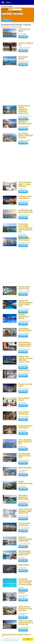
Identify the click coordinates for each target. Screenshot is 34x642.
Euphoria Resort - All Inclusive (25, 427)
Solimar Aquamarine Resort (23, 316)
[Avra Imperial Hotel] (23, 37)
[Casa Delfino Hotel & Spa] (23, 419)
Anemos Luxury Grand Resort (25, 197)
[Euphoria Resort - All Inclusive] (23, 433)
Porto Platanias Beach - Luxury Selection (24, 184)
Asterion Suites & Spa (25, 44)
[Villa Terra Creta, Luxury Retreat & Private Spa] (23, 630)
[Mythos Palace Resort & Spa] (23, 245)
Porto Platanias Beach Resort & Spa (24, 441)
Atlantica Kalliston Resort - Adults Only (25, 539)
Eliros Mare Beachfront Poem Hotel (23, 497)
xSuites (21, 593)
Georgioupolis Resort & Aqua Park (24, 455)
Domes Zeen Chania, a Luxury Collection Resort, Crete (25, 359)
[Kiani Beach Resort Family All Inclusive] (23, 143)
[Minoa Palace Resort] (23, 406)
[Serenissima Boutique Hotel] (23, 336)
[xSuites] (23, 600)
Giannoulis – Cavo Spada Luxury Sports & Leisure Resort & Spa (25, 228)
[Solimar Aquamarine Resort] (23, 324)
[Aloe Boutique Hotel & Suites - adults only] (23, 560)
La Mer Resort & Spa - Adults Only (25, 211)
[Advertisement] (17, 87)
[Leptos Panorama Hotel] (23, 489)
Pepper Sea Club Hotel (25, 385)
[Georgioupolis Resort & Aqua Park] (23, 463)
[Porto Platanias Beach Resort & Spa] (23, 449)
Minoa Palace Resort (24, 399)
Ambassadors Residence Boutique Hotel (24, 121)
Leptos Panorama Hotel (25, 482)
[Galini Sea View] (23, 475)
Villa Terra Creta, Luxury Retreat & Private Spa (25, 622)
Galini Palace (23, 565)
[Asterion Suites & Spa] (23, 51)
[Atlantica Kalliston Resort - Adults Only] (23, 546)
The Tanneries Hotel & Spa (24, 524)
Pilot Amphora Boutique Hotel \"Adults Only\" (24, 344)
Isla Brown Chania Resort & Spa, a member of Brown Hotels (25, 581)
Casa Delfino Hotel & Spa (23, 413)
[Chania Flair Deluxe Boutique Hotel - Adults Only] (23, 312)
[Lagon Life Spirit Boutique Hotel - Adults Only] (23, 519)
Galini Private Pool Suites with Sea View (25, 608)
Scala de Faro (24, 370)
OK (27, 639)
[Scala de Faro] (23, 376)
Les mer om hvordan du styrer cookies (10, 640)
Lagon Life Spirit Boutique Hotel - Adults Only (25, 511)
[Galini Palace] (23, 571)
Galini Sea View (24, 467)
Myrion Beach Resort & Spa (24, 287)
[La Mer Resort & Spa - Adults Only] (23, 218)
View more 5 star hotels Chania (15, 634)
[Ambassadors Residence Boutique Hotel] (23, 129)
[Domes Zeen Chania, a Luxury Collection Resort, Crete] (23, 368)
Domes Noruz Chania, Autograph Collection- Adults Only (24, 109)
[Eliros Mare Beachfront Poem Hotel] (23, 505)
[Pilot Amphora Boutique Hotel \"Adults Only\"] (23, 352)
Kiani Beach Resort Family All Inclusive (25, 135)
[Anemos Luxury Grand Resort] (23, 204)
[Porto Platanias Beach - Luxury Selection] (23, 192)
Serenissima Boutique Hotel (24, 329)
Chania (8, 2)
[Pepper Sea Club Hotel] (23, 392)
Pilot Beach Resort (23, 58)
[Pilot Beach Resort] (23, 64)
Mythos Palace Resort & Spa (24, 239)
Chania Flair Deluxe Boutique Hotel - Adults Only (25, 303)
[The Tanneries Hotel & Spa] (23, 531)
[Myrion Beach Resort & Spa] (23, 294)
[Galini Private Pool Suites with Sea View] (23, 617)
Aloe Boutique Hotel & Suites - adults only (25, 553)
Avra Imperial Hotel (24, 30)
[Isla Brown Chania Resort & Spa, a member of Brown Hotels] (23, 590)
